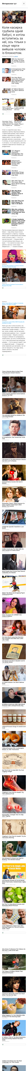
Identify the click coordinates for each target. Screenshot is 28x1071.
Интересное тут (9, 4)
